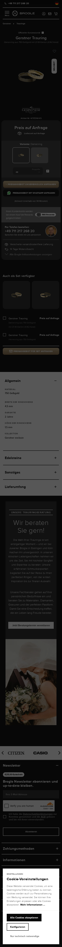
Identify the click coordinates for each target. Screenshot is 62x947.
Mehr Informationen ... (32, 904)
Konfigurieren (17, 926)
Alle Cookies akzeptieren (24, 917)
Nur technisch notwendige (24, 936)
